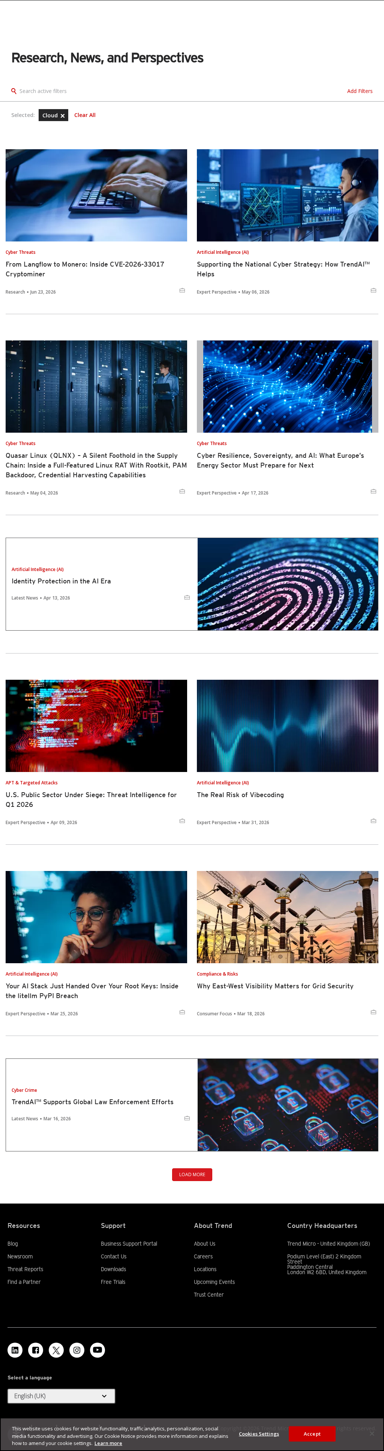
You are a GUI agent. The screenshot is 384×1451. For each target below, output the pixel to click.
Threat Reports (25, 1269)
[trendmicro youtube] (97, 1350)
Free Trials (113, 1282)
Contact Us (113, 1256)
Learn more (108, 1443)
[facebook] (35, 1350)
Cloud (50, 115)
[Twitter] (56, 1350)
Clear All (85, 115)
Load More (192, 1174)
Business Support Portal (129, 1243)
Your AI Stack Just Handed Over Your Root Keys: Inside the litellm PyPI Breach (92, 991)
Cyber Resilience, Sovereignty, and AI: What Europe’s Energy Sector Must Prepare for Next (280, 460)
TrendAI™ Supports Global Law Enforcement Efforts (93, 1102)
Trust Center (209, 1294)
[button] (62, 116)
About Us (204, 1243)
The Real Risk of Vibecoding (240, 795)
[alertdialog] (192, 1434)
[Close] (372, 1433)
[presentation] (96, 195)
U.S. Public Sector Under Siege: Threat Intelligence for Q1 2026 (91, 799)
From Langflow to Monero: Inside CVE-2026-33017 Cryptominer (85, 269)
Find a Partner (24, 1282)
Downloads (113, 1269)
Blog (13, 1243)
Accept (312, 1433)
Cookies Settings (259, 1433)
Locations (205, 1269)
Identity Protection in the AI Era (61, 581)
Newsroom (20, 1256)
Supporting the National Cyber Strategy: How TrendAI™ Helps (283, 269)
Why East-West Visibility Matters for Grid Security (275, 986)
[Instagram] (76, 1350)
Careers (203, 1256)
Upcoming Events (214, 1282)
